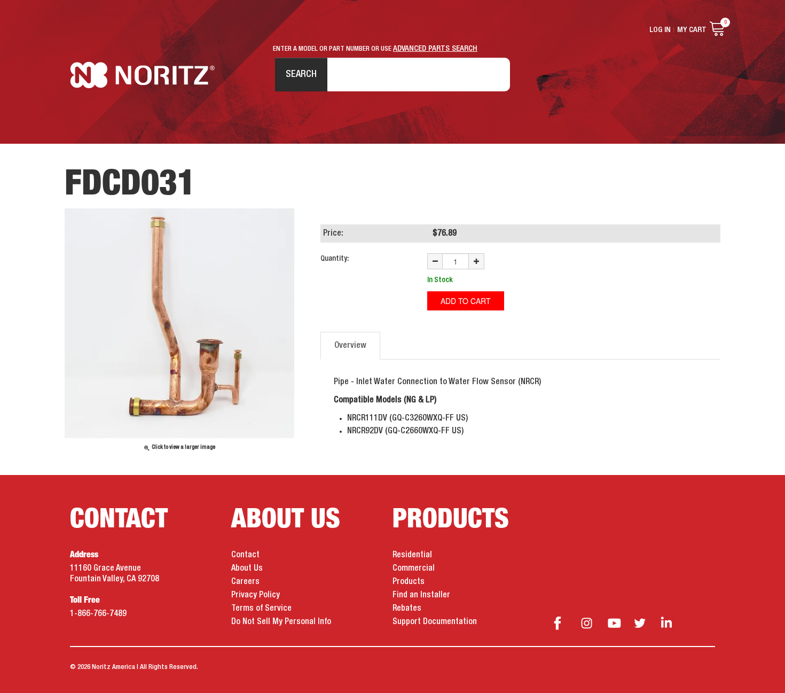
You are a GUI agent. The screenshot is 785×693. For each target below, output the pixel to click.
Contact (245, 555)
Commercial (413, 568)
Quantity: (334, 258)
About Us (247, 568)
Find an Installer (421, 595)
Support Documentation (434, 622)
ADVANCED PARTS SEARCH (435, 48)
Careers (245, 582)
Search (301, 74)
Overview (350, 345)
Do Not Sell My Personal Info (281, 622)
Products (408, 582)
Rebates (406, 608)
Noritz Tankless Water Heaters (142, 75)
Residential (412, 555)
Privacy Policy (255, 595)
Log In (660, 30)
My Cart (691, 30)
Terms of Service (261, 608)
